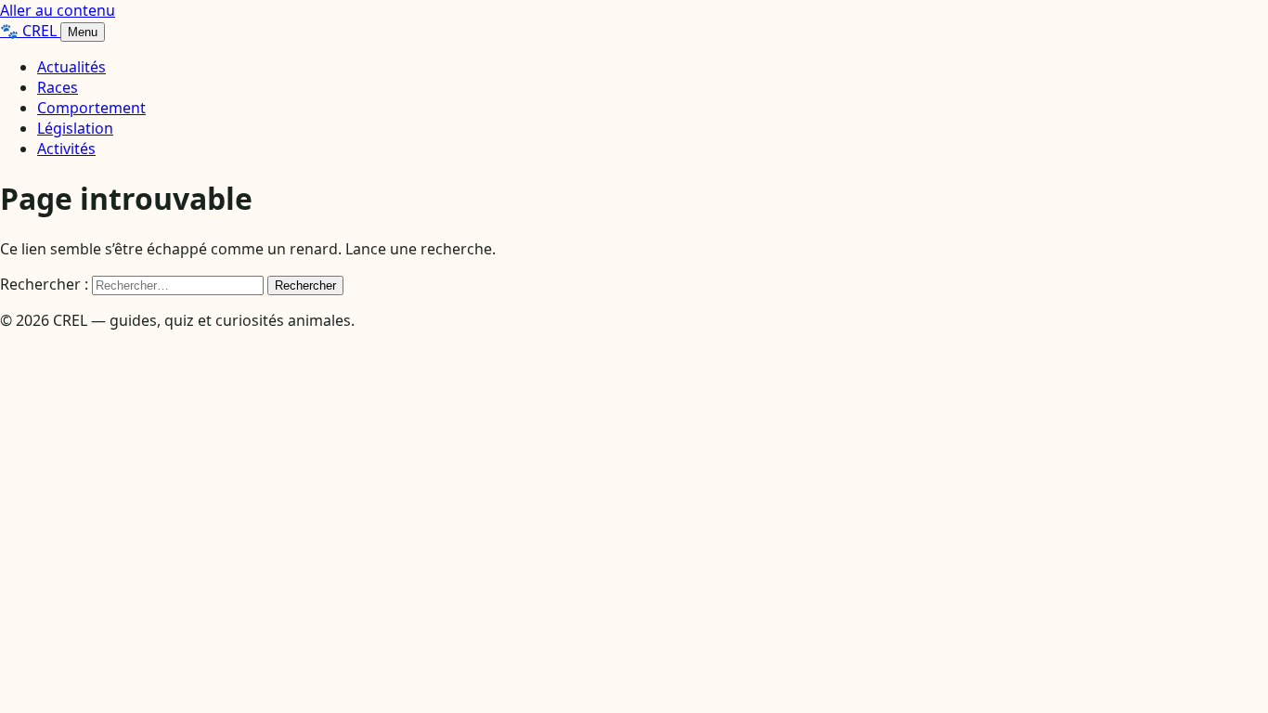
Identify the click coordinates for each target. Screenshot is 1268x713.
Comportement (91, 107)
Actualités (71, 67)
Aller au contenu (57, 10)
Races (57, 87)
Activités (66, 148)
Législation (75, 128)
